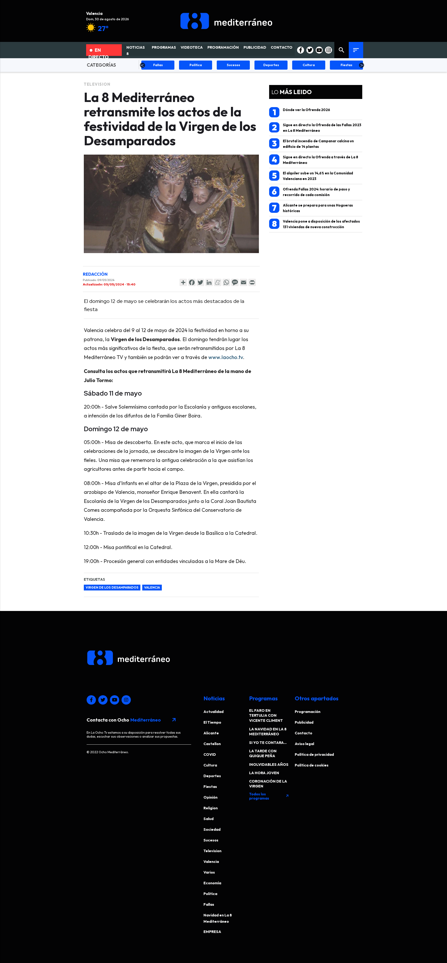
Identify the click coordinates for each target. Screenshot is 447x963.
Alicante (211, 733)
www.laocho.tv (225, 357)
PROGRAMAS (164, 47)
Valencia (152, 587)
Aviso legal (304, 743)
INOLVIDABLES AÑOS (268, 764)
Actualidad (213, 711)
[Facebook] (192, 282)
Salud (208, 818)
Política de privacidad (314, 754)
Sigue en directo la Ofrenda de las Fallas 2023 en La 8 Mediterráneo (317, 127)
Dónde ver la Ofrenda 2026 (301, 112)
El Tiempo (212, 722)
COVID (209, 754)
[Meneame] (217, 282)
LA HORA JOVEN (264, 772)
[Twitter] (200, 282)
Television (97, 84)
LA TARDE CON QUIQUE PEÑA (263, 753)
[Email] (243, 282)
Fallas (208, 904)
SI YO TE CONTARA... (268, 742)
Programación (307, 711)
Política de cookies (311, 765)
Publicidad (304, 722)
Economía (212, 883)
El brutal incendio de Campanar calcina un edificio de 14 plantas (313, 143)
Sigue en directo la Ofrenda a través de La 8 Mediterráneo (315, 159)
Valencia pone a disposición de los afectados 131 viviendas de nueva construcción (316, 224)
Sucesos (210, 840)
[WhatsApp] (226, 282)
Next (361, 65)
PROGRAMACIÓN (223, 47)
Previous (142, 65)
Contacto (303, 733)
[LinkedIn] (209, 282)
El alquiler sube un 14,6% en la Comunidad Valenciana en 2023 (312, 175)
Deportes (212, 775)
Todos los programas (269, 796)
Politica (210, 893)
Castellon (212, 743)
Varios (209, 872)
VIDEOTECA (192, 47)
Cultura (210, 765)
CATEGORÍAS (101, 65)
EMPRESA (212, 931)
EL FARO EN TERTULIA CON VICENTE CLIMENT (266, 715)
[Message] (235, 282)
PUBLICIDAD (255, 47)
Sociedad (211, 829)
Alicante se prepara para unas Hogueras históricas (312, 208)
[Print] (252, 282)
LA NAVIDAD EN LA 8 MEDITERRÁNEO (268, 731)
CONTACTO (281, 47)
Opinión (210, 797)
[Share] (183, 282)
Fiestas (210, 786)
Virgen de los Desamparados (112, 587)
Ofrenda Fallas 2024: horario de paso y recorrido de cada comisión (311, 191)
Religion (210, 808)
